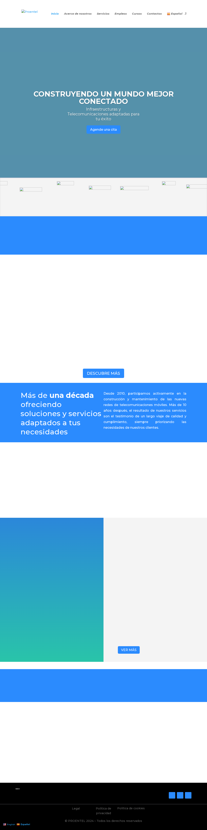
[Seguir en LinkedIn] (188, 795)
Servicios (103, 13)
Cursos (137, 13)
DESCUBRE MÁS (103, 373)
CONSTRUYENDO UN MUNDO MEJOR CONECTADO (104, 97)
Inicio (55, 13)
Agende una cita (103, 129)
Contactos (154, 13)
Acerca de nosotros (78, 13)
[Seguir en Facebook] (172, 795)
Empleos (121, 13)
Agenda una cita (103, 772)
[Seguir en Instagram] (180, 795)
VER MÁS (128, 650)
